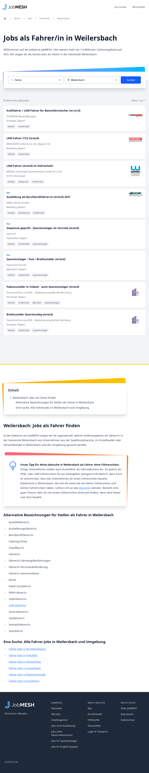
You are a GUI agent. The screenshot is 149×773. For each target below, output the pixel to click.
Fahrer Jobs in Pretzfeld (23, 655)
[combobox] (92, 80)
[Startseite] (4, 18)
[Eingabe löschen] (59, 80)
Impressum (127, 714)
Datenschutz (128, 720)
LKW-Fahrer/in (17, 605)
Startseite (56, 708)
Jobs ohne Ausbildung (63, 725)
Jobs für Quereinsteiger (64, 740)
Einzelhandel (95, 714)
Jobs (30, 18)
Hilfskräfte (93, 720)
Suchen (131, 80)
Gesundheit (94, 725)
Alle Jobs (55, 714)
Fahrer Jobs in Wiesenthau (25, 662)
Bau (90, 708)
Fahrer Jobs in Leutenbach (25, 668)
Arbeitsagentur (59, 720)
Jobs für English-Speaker (64, 746)
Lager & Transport (98, 731)
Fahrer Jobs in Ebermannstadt (27, 674)
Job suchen (121, 7)
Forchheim (45, 18)
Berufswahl (138, 7)
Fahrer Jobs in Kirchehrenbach (27, 649)
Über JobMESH (129, 708)
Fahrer (17, 18)
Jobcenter (85, 488)
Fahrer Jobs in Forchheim (24, 681)
